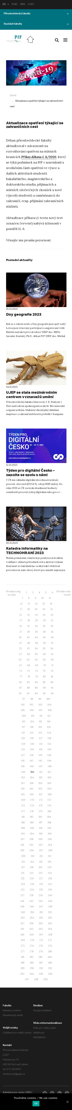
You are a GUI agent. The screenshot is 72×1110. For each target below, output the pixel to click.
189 (23, 828)
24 (36, 614)
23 (28, 614)
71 (52, 665)
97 (23, 699)
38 (28, 631)
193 (23, 833)
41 (52, 631)
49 (36, 643)
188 (49, 822)
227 (41, 878)
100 (48, 699)
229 (23, 884)
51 (52, 643)
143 (40, 760)
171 (40, 799)
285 (23, 962)
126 (32, 738)
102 (31, 704)
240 (50, 895)
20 (43, 609)
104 (49, 704)
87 (20, 687)
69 (36, 665)
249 (23, 912)
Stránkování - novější (13, 593)
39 (36, 631)
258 (31, 923)
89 (36, 687)
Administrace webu (14, 1092)
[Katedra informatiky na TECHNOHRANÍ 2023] (36, 524)
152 (49, 772)
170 (32, 799)
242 (31, 901)
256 (50, 917)
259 (41, 923)
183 (40, 816)
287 (41, 962)
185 (23, 822)
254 (32, 917)
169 (23, 799)
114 (32, 721)
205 (22, 850)
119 (40, 727)
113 (23, 721)
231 (41, 884)
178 (32, 811)
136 (49, 749)
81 (52, 676)
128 (49, 738)
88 (28, 687)
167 (41, 794)
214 (32, 861)
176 (49, 805)
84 (36, 682)
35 (44, 626)
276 (50, 945)
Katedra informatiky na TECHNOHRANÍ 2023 (27, 550)
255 (41, 917)
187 (40, 822)
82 (20, 682)
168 (50, 794)
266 (32, 934)
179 (40, 811)
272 (50, 940)
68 (28, 665)
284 (50, 957)
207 (41, 850)
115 (40, 721)
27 (21, 620)
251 (41, 912)
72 (20, 670)
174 (32, 805)
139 (40, 755)
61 (52, 654)
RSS (28, 1092)
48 (28, 643)
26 (52, 614)
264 (50, 929)
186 (32, 822)
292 (50, 968)
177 (23, 811)
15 (44, 603)
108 (50, 710)
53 (28, 648)
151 (40, 772)
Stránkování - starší (63, 593)
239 (41, 895)
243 (41, 901)
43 (28, 637)
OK (36, 1103)
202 (31, 844)
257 (22, 923)
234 (32, 889)
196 (50, 833)
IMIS (22, 4)
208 (50, 850)
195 (41, 833)
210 (32, 856)
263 (41, 929)
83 (28, 682)
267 (41, 934)
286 (32, 962)
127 (40, 738)
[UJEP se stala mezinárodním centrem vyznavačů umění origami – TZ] (36, 368)
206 (32, 850)
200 (50, 839)
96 (52, 693)
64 (36, 659)
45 (44, 637)
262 (31, 929)
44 (36, 637)
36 (52, 626)
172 (49, 799)
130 (32, 744)
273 (23, 945)
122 (31, 732)
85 (44, 682)
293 (22, 973)
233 (23, 889)
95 (44, 693)
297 (27, 979)
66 (52, 659)
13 (29, 603)
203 (41, 844)
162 (31, 788)
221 (22, 873)
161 (23, 788)
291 (41, 968)
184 (49, 816)
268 (50, 934)
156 (49, 777)
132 (49, 744)
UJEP (31, 4)
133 (23, 749)
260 (50, 923)
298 (36, 979)
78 (28, 676)
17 (21, 609)
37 (20, 631)
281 (22, 957)
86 (52, 682)
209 (23, 856)
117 (23, 727)
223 (40, 873)
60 (44, 654)
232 (50, 884)
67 (20, 665)
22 (20, 614)
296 (50, 973)
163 (40, 788)
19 (36, 609)
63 (28, 659)
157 (23, 783)
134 (32, 749)
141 (23, 760)
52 (20, 648)
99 (39, 699)
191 (40, 828)
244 (50, 901)
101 (23, 704)
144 (49, 760)
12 (21, 603)
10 (42, 598)
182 (31, 816)
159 (40, 783)
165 (23, 794)
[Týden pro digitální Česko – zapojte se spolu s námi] (36, 446)
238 (31, 895)
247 (41, 906)
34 (36, 626)
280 (50, 951)
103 (40, 704)
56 (52, 648)
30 (44, 620)
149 (23, 772)
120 (49, 727)
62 (20, 659)
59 (36, 654)
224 (50, 873)
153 (23, 777)
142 (31, 760)
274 (32, 945)
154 (32, 777)
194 (32, 833)
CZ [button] (4, 4)
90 (44, 687)
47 (20, 643)
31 (52, 620)
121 (23, 732)
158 (31, 783)
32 (20, 626)
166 (32, 794)
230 (32, 884)
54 (36, 648)
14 (36, 603)
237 (22, 895)
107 (41, 710)
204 (50, 844)
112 (49, 715)
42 (20, 637)
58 (28, 654)
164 (49, 788)
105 (23, 710)
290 (32, 968)
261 (22, 929)
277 (23, 951)
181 (23, 816)
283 (40, 957)
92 (20, 693)
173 (23, 805)
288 (50, 962)
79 (36, 676)
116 (49, 721)
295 (41, 973)
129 (23, 744)
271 (41, 940)
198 (31, 839)
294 (32, 973)
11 (50, 598)
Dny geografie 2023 (23, 314)
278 (32, 951)
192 (49, 828)
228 (50, 878)
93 (28, 693)
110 (32, 715)
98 (31, 699)
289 (22, 968)
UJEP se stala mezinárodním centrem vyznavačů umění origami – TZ (31, 396)
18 (29, 609)
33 (28, 626)
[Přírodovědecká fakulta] (14, 39)
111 (41, 715)
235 (41, 889)
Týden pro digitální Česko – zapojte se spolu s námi (30, 472)
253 (23, 917)
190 (32, 828)
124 (49, 732)
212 (49, 856)
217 (23, 867)
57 (20, 654)
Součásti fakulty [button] (13, 24)
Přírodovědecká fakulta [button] (17, 14)
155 (40, 777)
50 (44, 643)
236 (50, 889)
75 (44, 670)
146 (32, 766)
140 (49, 755)
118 (31, 727)
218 (31, 867)
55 (44, 648)
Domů (13, 95)
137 (23, 755)
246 (32, 906)
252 (50, 912)
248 (50, 906)
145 (23, 766)
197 (23, 839)
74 (36, 670)
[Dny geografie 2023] (36, 290)
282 (31, 957)
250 (32, 912)
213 (23, 861)
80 (44, 676)
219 (40, 867)
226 (32, 878)
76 (52, 670)
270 (32, 940)
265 (22, 934)
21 (51, 609)
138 (31, 755)
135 (40, 749)
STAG (14, 4)
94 (36, 693)
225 (23, 878)
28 (28, 620)
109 (24, 715)
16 (51, 603)
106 (32, 710)
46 (52, 637)
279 (41, 951)
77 (21, 676)
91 (52, 687)
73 (28, 670)
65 (44, 659)
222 (31, 873)
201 (22, 844)
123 (40, 732)
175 (40, 805)
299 (45, 979)
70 (44, 665)
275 (41, 945)
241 (22, 901)
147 (41, 766)
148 (50, 766)
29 (36, 620)
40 (44, 631)
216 (49, 861)
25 (44, 614)
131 (40, 744)
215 (40, 861)
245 (22, 906)
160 (49, 783)
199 (40, 839)
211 (41, 856)
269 (23, 940)
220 (49, 867)
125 (23, 738)
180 (49, 811)
